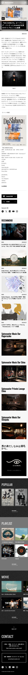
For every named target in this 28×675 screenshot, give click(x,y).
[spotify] (2, 212)
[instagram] (17, 212)
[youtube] (13, 212)
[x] (6, 212)
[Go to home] (7, 2)
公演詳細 (4, 186)
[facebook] (10, 212)
